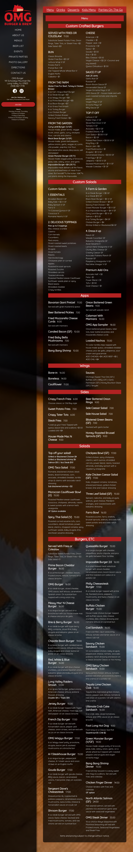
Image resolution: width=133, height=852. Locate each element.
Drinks (60, 10)
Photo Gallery (18, 62)
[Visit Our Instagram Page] (21, 92)
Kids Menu (89, 10)
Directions (18, 67)
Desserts (73, 10)
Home (18, 29)
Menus (18, 40)
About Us (18, 35)
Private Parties (18, 56)
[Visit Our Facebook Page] (15, 92)
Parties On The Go (110, 10)
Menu (50, 10)
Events (18, 51)
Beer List (18, 45)
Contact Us (18, 72)
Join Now (18, 104)
